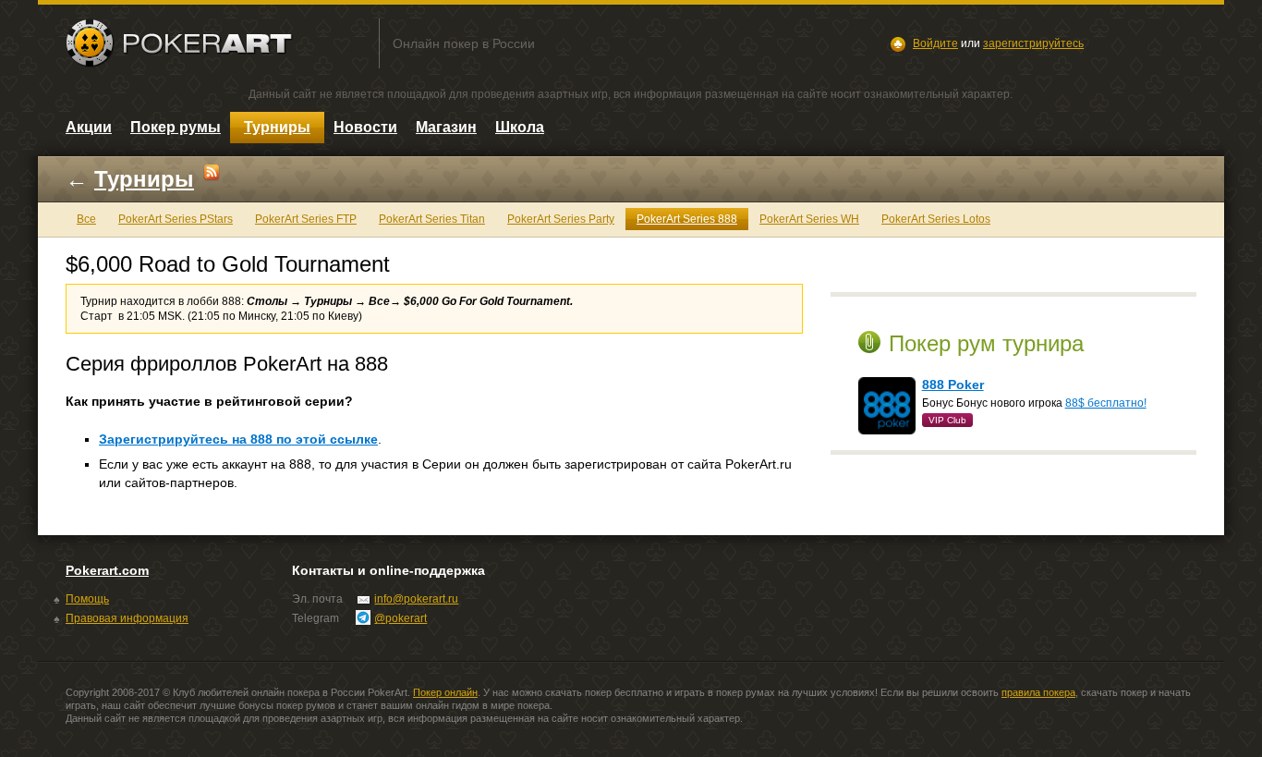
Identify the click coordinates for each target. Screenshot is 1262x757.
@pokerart (400, 618)
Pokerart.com (107, 570)
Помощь (87, 598)
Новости (365, 127)
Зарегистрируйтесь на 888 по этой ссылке (238, 439)
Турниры (277, 127)
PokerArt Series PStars (175, 219)
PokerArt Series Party (560, 219)
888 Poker (953, 384)
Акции (89, 127)
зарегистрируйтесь (1033, 43)
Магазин (446, 127)
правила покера (1038, 692)
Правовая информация (127, 618)
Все (86, 219)
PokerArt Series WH (809, 219)
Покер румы (175, 127)
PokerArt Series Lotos (935, 219)
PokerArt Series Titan (432, 219)
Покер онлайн (445, 692)
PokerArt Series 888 (687, 219)
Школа (519, 127)
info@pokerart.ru (416, 598)
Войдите (935, 43)
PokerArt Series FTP (306, 219)
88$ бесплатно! (1106, 403)
